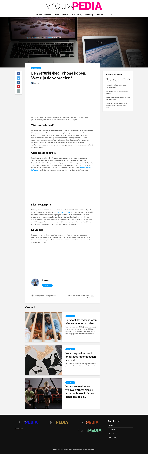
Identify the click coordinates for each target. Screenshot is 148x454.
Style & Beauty (76, 15)
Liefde (56, 15)
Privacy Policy (19, 429)
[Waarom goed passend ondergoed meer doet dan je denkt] (43, 360)
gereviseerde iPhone (63, 212)
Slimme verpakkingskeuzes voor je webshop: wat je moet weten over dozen (116, 105)
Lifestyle (65, 15)
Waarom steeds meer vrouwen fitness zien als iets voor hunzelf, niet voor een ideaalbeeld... (81, 391)
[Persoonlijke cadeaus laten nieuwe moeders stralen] (43, 327)
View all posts (47, 285)
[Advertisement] (62, 101)
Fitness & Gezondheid (43, 15)
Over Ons (99, 15)
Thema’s (111, 434)
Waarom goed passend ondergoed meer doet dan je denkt (80, 357)
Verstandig (89, 15)
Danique (36, 83)
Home (111, 425)
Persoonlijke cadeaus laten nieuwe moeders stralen (81, 321)
